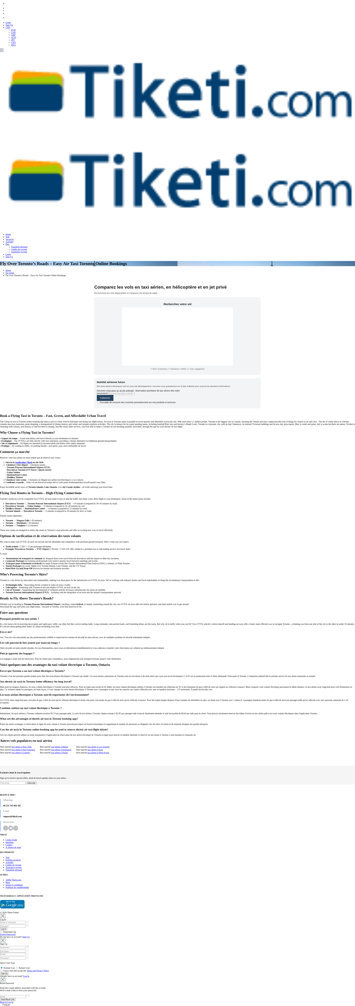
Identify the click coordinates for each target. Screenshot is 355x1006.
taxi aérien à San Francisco (23, 750)
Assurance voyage (19, 252)
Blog (8, 882)
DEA (13, 45)
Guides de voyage (19, 249)
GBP (13, 35)
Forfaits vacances (13, 860)
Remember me (9, 932)
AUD (13, 37)
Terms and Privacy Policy (38, 971)
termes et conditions (14, 885)
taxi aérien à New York (22, 747)
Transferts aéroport (19, 247)
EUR (13, 30)
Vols (7, 237)
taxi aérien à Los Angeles (99, 747)
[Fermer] (3, 916)
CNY (13, 42)
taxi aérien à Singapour (61, 750)
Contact (9, 845)
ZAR (13, 32)
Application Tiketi (23, 462)
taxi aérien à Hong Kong (98, 752)
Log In (26, 976)
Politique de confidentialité (17, 887)
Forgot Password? (8, 934)
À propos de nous (13, 847)
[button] (177, 1005)
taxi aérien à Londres (21, 752)
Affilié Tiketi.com (13, 880)
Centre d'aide (11, 840)
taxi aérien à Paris (95, 750)
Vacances (10, 239)
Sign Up (9, 25)
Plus (7, 244)
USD (8, 27)
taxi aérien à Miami (59, 747)
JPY (13, 40)
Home (8, 234)
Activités (9, 242)
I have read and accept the (26, 971)
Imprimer (10, 842)
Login (8, 22)
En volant (10, 273)
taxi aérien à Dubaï (59, 752)
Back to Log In (6, 1002)
